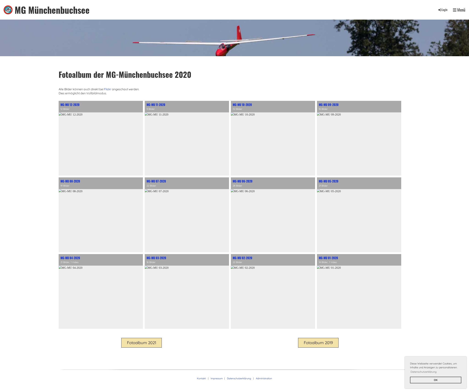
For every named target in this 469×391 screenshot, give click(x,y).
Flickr (107, 89)
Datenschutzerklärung (239, 378)
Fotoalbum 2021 (141, 342)
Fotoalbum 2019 (318, 342)
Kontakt (201, 378)
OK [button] (435, 380)
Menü (460, 10)
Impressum (217, 378)
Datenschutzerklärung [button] (424, 371)
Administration (264, 378)
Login (444, 10)
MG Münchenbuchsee (52, 10)
